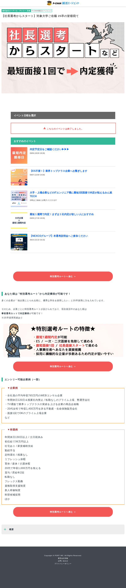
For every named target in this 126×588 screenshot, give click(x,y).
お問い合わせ (63, 561)
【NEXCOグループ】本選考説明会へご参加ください (59, 236)
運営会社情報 (63, 558)
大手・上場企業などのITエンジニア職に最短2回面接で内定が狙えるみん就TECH (71, 194)
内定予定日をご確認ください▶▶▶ (49, 149)
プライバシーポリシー (63, 563)
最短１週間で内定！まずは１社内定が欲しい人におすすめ (62, 214)
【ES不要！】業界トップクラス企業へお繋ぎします (58, 171)
